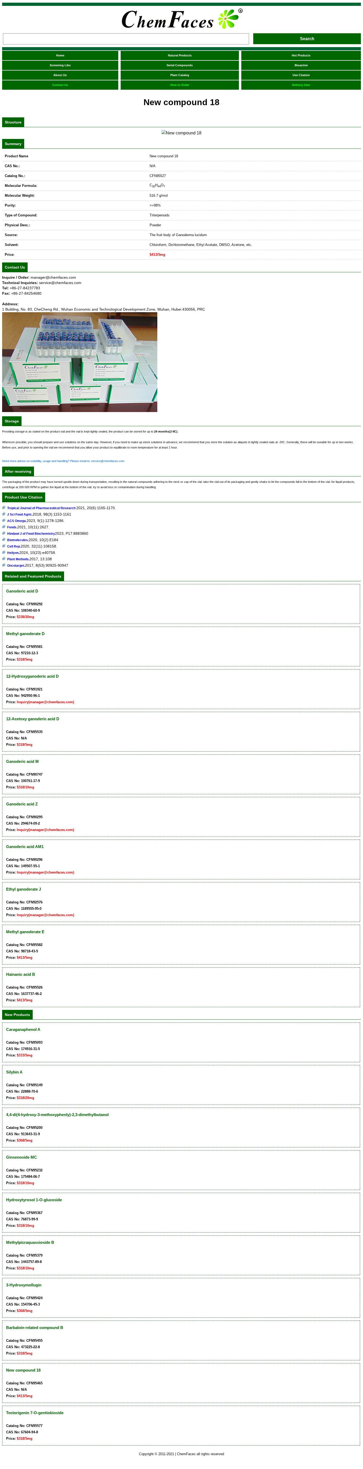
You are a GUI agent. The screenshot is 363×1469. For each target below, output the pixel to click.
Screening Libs (60, 65)
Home (60, 55)
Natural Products (180, 55)
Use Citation (301, 75)
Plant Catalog (179, 75)
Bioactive (301, 65)
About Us (60, 75)
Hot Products (301, 55)
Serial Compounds (180, 65)
